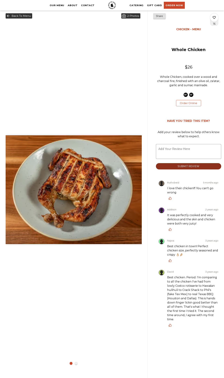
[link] (188, 103)
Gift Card (154, 5)
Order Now (174, 5)
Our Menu (57, 5)
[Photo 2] (76, 363)
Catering (137, 5)
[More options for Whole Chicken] (214, 17)
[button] (19, 16)
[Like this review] (171, 198)
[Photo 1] (71, 363)
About (73, 5)
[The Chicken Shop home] (112, 5)
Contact (87, 5)
